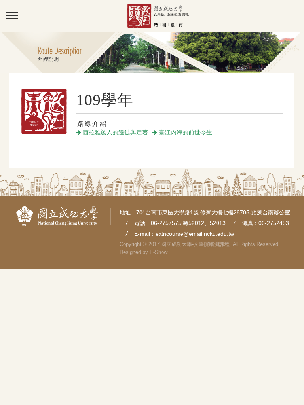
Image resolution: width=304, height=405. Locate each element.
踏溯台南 (158, 15)
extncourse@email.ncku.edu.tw (195, 234)
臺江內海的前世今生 (184, 132)
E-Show (158, 252)
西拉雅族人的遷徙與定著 (114, 132)
